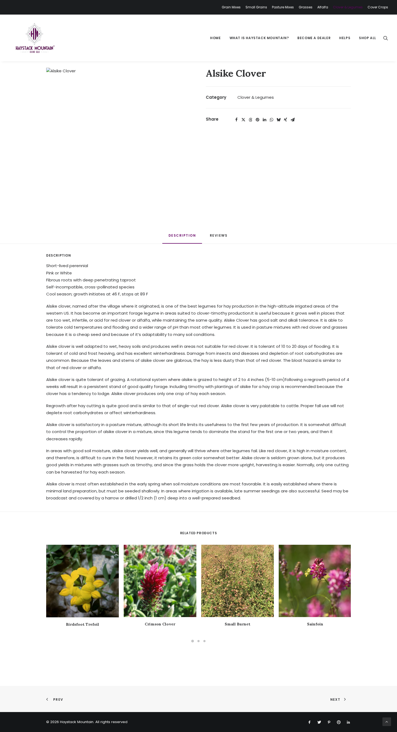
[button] (385, 38)
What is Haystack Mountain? (259, 38)
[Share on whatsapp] (271, 120)
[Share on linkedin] (264, 120)
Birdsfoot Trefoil (82, 624)
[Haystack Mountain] (34, 38)
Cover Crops (378, 7)
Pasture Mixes (283, 7)
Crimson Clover (160, 624)
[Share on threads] (250, 120)
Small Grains (256, 7)
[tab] (219, 237)
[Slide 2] (198, 641)
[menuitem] (232, 7)
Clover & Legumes (348, 7)
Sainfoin (315, 624)
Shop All (367, 38)
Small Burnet (237, 624)
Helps (344, 38)
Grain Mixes (231, 7)
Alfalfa (322, 7)
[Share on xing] (285, 120)
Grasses (305, 7)
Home (215, 38)
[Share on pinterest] (257, 120)
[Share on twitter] (243, 120)
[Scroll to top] (386, 721)
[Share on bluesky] (278, 120)
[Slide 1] (193, 641)
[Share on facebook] (236, 120)
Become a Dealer (314, 38)
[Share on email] (292, 120)
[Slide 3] (204, 641)
